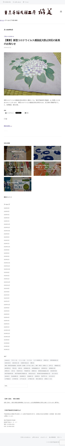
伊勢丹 (46, 360)
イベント (22, 360)
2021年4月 (6, 295)
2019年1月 (6, 349)
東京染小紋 (32, 373)
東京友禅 (53, 370)
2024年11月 (7, 227)
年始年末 (19, 370)
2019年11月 (7, 333)
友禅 (20, 368)
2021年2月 (6, 298)
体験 (32, 363)
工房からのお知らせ (9, 36)
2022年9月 (6, 272)
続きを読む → (8, 126)
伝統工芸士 (15, 363)
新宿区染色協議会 (43, 370)
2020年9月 (6, 307)
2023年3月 (6, 256)
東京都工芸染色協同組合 (43, 373)
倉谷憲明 (7, 368)
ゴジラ (29, 360)
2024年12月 (7, 224)
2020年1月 (6, 327)
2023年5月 (6, 253)
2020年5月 (6, 314)
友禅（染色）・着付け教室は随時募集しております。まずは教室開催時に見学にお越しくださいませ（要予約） (31, 402)
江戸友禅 (15, 378)
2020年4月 (6, 317)
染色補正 (30, 376)
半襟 (14, 368)
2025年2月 (6, 217)
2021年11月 (7, 285)
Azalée (7, 360)
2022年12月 (7, 262)
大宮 (13, 370)
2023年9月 (6, 250)
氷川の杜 (52, 376)
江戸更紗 (31, 378)
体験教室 (57, 365)
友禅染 (7, 370)
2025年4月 (6, 214)
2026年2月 (6, 208)
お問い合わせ (18, 2)
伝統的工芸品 (25, 363)
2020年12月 (7, 304)
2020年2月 (6, 323)
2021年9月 (6, 288)
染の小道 (55, 373)
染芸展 (37, 376)
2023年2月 (6, 259)
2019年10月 (7, 336)
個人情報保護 (52, 437)
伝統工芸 (7, 363)
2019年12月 (7, 330)
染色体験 (22, 376)
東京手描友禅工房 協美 (56, 442)
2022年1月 (6, 278)
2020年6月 (6, 311)
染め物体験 (14, 376)
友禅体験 (27, 368)
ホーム (2, 20)
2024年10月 (7, 230)
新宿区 (34, 370)
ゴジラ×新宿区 (37, 360)
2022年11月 (7, 266)
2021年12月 (7, 282)
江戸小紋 (23, 378)
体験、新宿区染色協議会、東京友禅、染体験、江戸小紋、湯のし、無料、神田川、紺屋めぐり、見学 (29, 365)
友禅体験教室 (36, 368)
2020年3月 (6, 320)
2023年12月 (7, 246)
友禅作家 (44, 368)
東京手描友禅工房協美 (21, 373)
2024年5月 (6, 237)
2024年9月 (6, 234)
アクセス (26, 2)
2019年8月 (6, 343)
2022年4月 (6, 275)
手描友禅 (27, 370)
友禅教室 (52, 368)
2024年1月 (6, 243)
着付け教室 (39, 378)
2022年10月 (7, 269)
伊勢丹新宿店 (54, 360)
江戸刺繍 (7, 378)
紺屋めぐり (48, 378)
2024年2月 (6, 240)
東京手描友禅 (9, 373)
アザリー (14, 360)
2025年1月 (6, 221)
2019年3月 (6, 346)
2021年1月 (6, 301)
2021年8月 (6, 291)
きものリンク (44, 437)
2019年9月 (6, 339)
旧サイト (59, 437)
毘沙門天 (44, 376)
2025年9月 (6, 211)
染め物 (7, 376)
